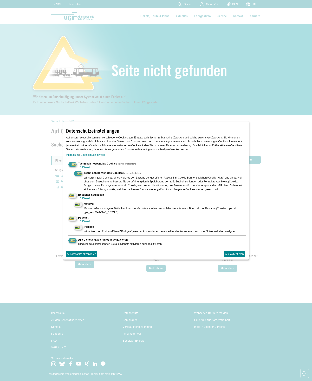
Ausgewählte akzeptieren (81, 254)
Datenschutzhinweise (93, 154)
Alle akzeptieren (234, 254)
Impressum (72, 154)
